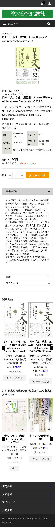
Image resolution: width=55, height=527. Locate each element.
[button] (33, 54)
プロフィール (12, 283)
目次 (8, 276)
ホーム (5, 33)
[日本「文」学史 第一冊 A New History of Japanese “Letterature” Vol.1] (14, 320)
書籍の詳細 (11, 191)
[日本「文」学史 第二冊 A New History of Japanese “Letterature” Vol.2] (40, 320)
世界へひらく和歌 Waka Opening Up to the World (15, 438)
